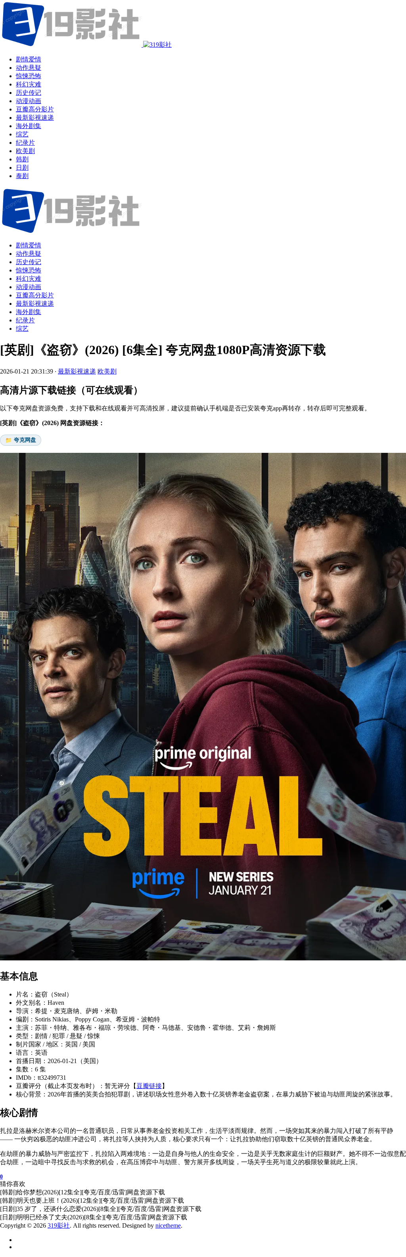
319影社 (59, 1225)
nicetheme (168, 1225)
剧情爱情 (28, 245)
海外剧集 (28, 312)
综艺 (22, 328)
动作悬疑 (28, 253)
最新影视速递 (35, 303)
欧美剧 (107, 371)
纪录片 (25, 320)
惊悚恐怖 (28, 270)
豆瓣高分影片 (35, 295)
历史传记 (28, 262)
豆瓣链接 (149, 1086)
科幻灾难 (28, 278)
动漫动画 (28, 287)
